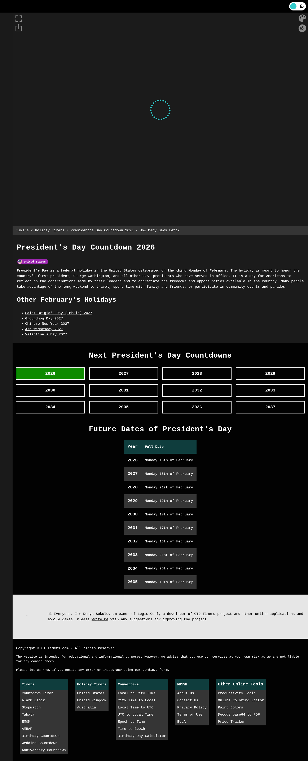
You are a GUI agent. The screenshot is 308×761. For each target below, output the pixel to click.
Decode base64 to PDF (239, 715)
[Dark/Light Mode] (297, 6)
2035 (124, 407)
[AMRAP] (6, 81)
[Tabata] (6, 56)
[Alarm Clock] (6, 31)
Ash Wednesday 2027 (44, 329)
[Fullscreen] (160, 6)
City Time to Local (136, 700)
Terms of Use (189, 715)
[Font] (302, 28)
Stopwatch (31, 707)
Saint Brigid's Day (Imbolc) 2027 (58, 313)
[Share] (19, 28)
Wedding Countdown (39, 743)
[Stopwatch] (6, 44)
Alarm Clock (33, 700)
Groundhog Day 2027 (44, 319)
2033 (270, 390)
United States (34, 261)
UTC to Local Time (135, 715)
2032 (197, 390)
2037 (270, 407)
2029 (270, 373)
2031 (124, 390)
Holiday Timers (49, 230)
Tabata (28, 715)
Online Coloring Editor (241, 700)
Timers (22, 230)
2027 (124, 373)
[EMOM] (6, 69)
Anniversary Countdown (44, 750)
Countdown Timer (37, 693)
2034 (50, 407)
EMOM (26, 722)
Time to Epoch (131, 729)
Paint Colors (230, 707)
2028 (197, 373)
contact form (155, 670)
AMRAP (27, 729)
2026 (50, 373)
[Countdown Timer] (6, 19)
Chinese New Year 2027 (47, 324)
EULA (181, 722)
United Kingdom (91, 700)
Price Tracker (231, 722)
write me (100, 619)
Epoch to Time (131, 722)
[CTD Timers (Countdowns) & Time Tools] (15, 6)
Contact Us (187, 700)
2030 (50, 390)
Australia (86, 707)
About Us (185, 693)
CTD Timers (204, 614)
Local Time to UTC (135, 707)
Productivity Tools (237, 693)
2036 (197, 407)
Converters (128, 684)
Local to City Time (136, 693)
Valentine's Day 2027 (46, 334)
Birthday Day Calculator (142, 736)
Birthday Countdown (41, 736)
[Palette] (302, 18)
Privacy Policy (192, 707)
